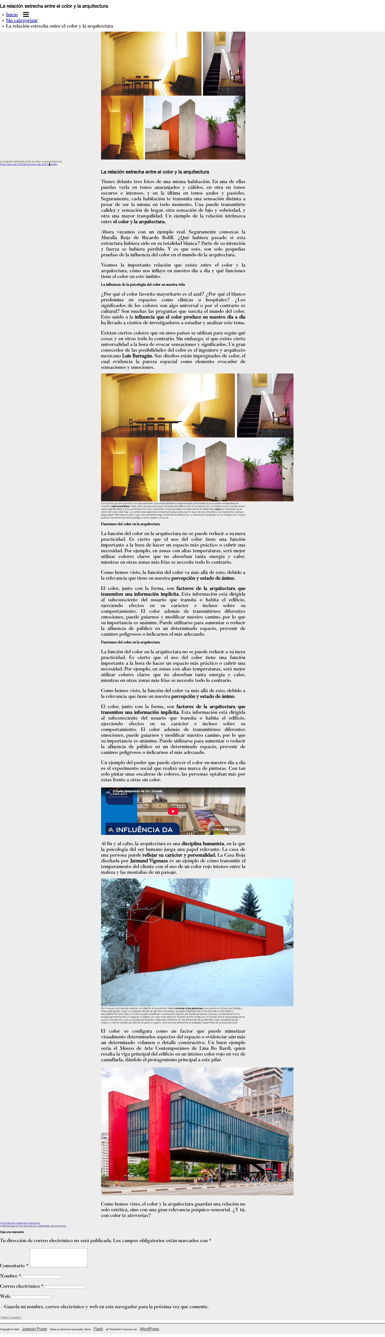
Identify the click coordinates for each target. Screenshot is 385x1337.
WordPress (149, 1328)
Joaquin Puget (34, 1328)
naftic (54, 164)
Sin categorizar (22, 20)
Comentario (14, 1266)
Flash (98, 1328)
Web (5, 1296)
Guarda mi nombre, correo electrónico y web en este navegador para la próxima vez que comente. (106, 1307)
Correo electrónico (22, 1286)
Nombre (10, 1276)
